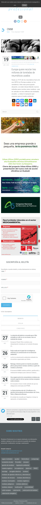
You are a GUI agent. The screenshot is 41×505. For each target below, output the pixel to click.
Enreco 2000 (32, 60)
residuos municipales (8, 481)
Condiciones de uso (31, 503)
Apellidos (4, 287)
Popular (20, 323)
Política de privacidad (6, 503)
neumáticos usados (31, 62)
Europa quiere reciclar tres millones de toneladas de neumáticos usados (24, 72)
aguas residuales (7, 459)
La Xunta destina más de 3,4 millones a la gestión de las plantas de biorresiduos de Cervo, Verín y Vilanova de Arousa (25, 392)
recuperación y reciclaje (19, 64)
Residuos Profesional (20, 60)
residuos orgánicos (23, 481)
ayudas (17, 459)
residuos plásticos (21, 484)
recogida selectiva (15, 471)
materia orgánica (7, 468)
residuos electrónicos (23, 478)
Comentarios (20, 328)
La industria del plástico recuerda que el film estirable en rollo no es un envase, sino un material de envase (24, 337)
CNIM (27, 60)
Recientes (20, 318)
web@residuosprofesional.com (10, 453)
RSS (25, 21)
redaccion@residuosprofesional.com (11, 451)
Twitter (18, 21)
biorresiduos (25, 459)
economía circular (7, 462)
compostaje (34, 459)
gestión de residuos (8, 465)
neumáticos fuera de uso (18, 62)
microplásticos (19, 468)
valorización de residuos (30, 490)
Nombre (4, 279)
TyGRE (27, 64)
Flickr (21, 21)
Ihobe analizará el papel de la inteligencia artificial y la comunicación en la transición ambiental (23, 352)
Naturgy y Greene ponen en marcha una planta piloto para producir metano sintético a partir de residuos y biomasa (25, 366)
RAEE (36, 468)
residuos (25, 471)
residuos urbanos (7, 487)
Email (3, 271)
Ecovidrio (18, 462)
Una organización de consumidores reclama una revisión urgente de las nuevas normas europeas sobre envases (25, 379)
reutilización (18, 487)
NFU (38, 62)
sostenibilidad (29, 487)
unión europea (6, 490)
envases (26, 462)
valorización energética (9, 493)
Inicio (8, 32)
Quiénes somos (19, 503)
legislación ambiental (22, 465)
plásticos (28, 468)
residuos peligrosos (8, 484)
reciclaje (4, 471)
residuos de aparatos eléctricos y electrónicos (16, 474)
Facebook (15, 21)
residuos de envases (8, 478)
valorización (16, 490)
